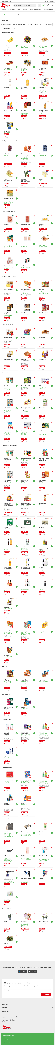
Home (10, 14)
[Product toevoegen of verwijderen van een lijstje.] (16, 36)
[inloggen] (47, 5)
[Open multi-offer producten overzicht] (16, 46)
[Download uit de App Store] (32, 971)
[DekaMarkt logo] (6, 5)
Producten (3, 9)
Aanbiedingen (11, 9)
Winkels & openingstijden (35, 9)
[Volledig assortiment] (43, 5)
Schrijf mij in (46, 994)
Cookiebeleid (6, 1040)
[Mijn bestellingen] (52, 5)
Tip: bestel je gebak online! (6, 1)
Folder (18, 9)
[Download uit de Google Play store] (22, 971)
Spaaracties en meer (48, 9)
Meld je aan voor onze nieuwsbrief (17, 983)
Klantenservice (51, 1)
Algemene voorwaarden (8, 1035)
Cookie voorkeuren (7, 1042)
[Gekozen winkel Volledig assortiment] (39, 5)
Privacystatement (7, 1037)
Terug (3, 14)
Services (46, 1)
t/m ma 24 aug (6, 28)
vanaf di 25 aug (16, 28)
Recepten (24, 9)
